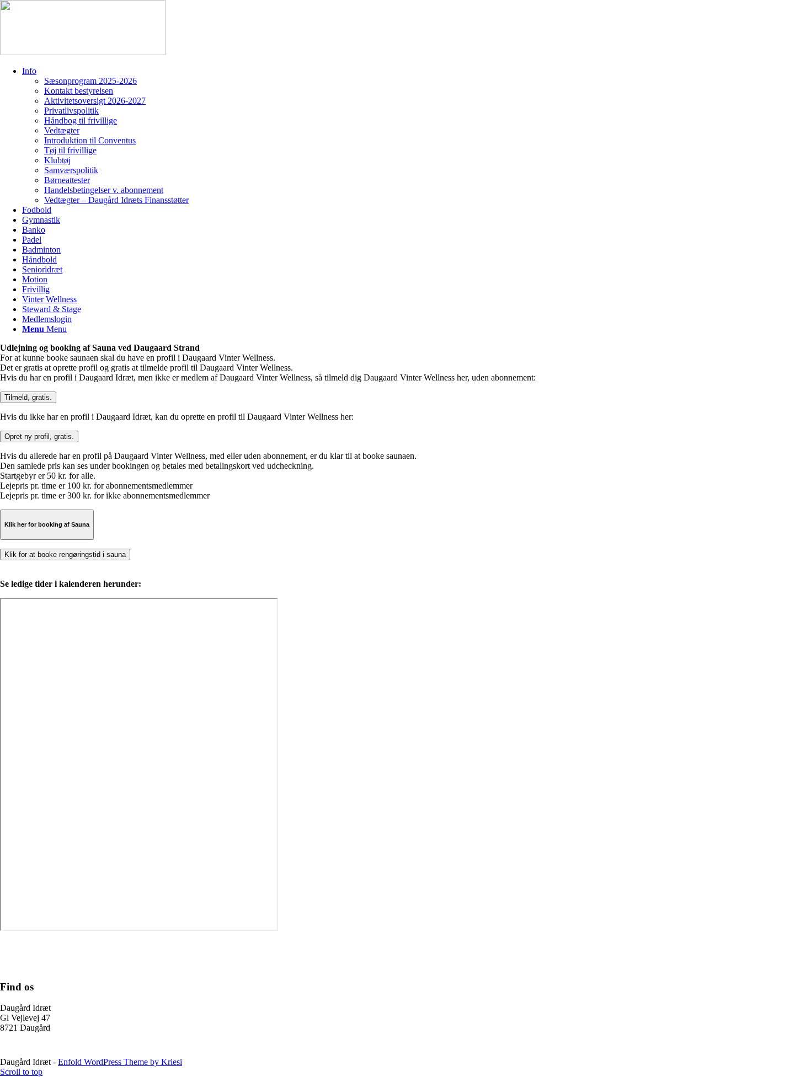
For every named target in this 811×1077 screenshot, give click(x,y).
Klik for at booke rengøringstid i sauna (65, 554)
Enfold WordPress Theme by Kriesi (120, 1062)
